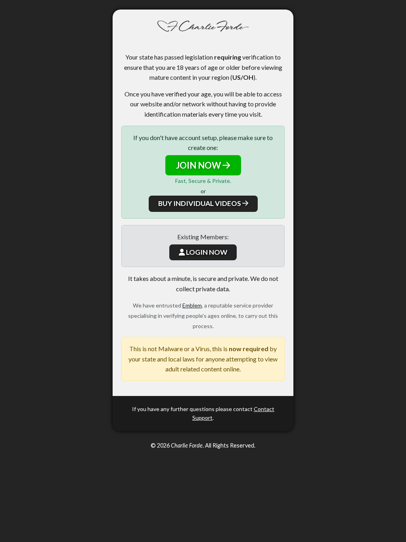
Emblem (192, 305)
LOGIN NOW (206, 252)
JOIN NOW (199, 165)
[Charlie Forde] (203, 26)
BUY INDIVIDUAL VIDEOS (200, 203)
